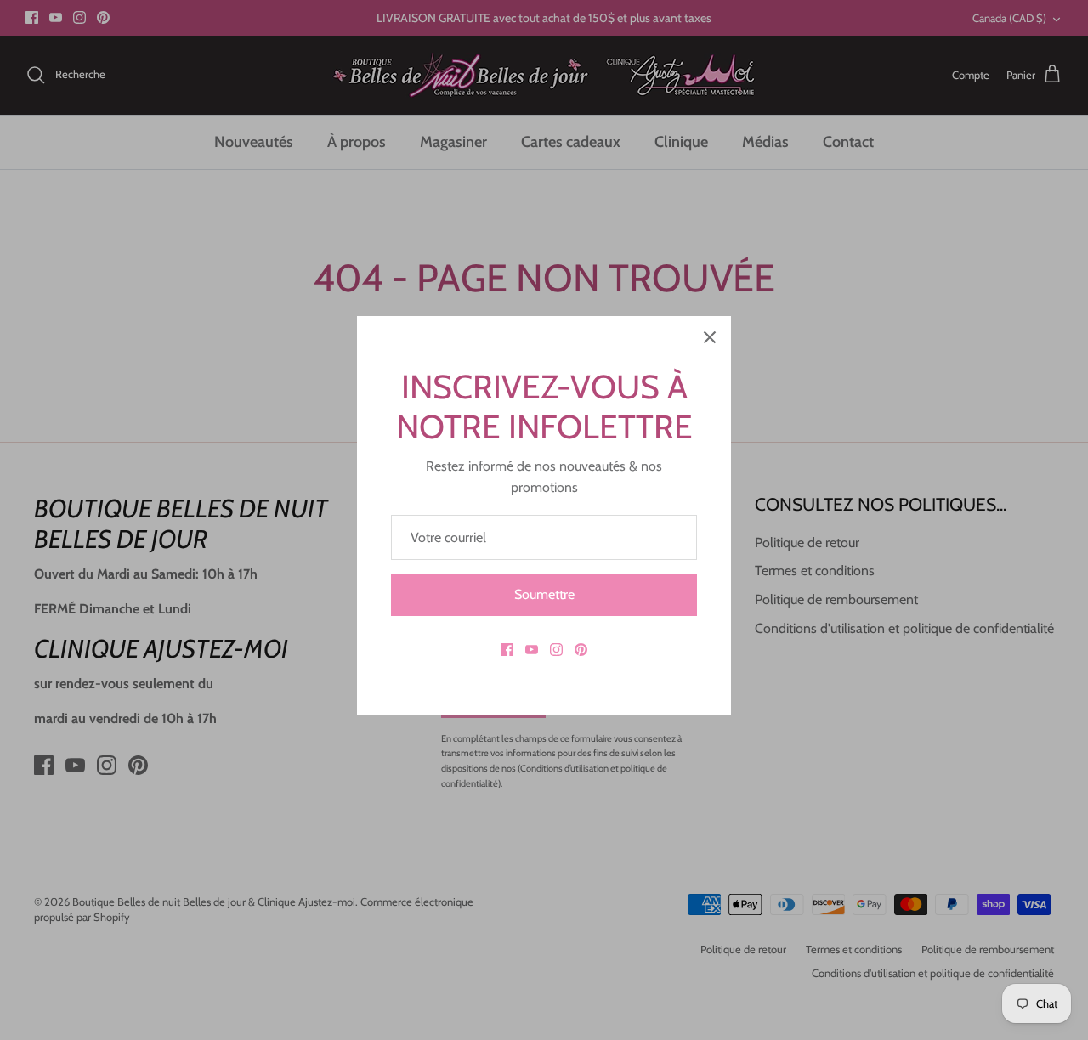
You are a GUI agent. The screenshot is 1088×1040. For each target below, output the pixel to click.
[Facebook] (507, 649)
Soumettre (544, 594)
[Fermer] (709, 337)
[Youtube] (531, 649)
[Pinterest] (581, 649)
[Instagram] (556, 649)
